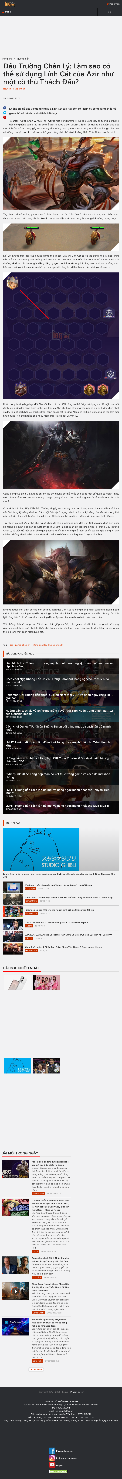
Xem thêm (37, 1369)
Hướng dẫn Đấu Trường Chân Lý (47, 645)
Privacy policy (77, 1392)
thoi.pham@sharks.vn (57, 1417)
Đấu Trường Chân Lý (20, 645)
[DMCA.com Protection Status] (59, 1471)
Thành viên (114, 4)
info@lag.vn (67, 1411)
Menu (8, 12)
